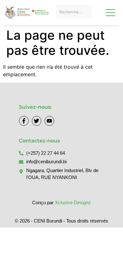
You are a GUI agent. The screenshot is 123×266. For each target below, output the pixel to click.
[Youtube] (49, 121)
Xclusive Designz (73, 202)
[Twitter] (37, 121)
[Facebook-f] (24, 121)
